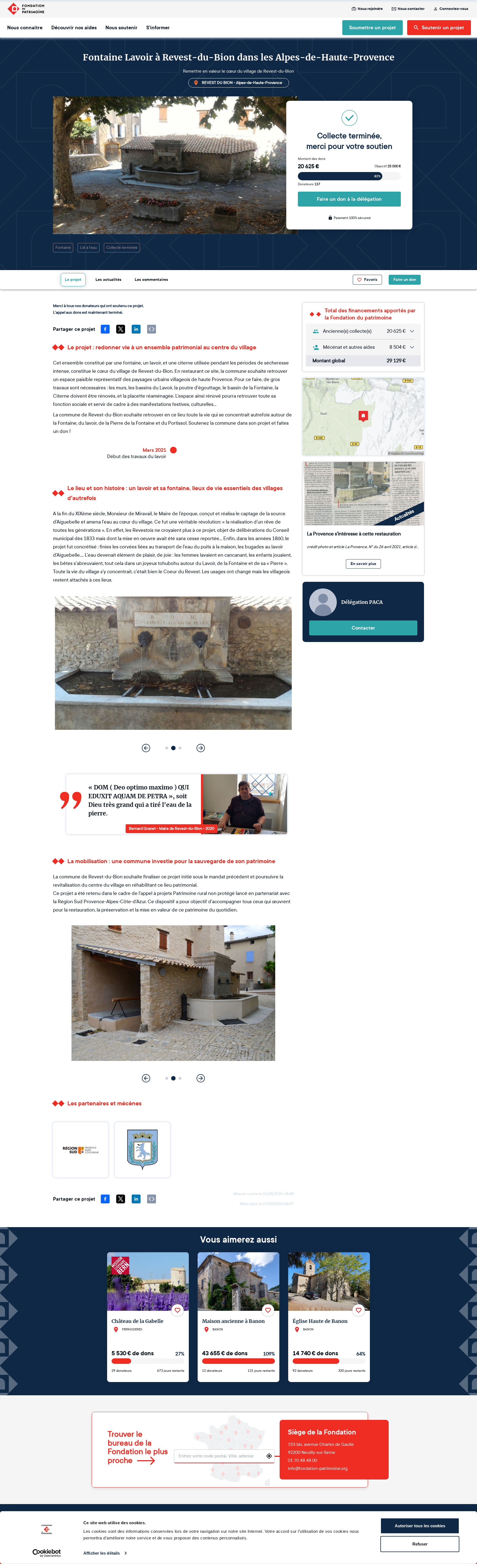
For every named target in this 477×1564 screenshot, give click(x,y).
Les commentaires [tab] (151, 279)
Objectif (388, 166)
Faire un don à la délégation (349, 199)
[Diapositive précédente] (146, 748)
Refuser (420, 1543)
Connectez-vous (453, 8)
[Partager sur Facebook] (105, 329)
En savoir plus (363, 563)
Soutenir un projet (443, 27)
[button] (166, 748)
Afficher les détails (101, 1553)
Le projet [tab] (73, 279)
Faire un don (404, 279)
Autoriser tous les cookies (420, 1525)
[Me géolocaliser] (269, 1456)
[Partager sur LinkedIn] (136, 329)
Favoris (370, 279)
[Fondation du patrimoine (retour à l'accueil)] (26, 9)
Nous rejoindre (370, 8)
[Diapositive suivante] (201, 748)
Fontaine (63, 247)
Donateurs (309, 184)
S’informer (158, 27)
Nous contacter (411, 8)
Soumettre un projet (372, 27)
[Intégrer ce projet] (151, 329)
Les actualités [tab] (108, 279)
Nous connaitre (25, 27)
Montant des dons (311, 159)
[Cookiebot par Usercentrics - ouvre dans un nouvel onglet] (47, 1553)
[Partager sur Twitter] (120, 329)
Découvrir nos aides (74, 27)
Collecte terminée (121, 247)
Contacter (363, 628)
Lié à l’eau (88, 247)
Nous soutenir (121, 27)
